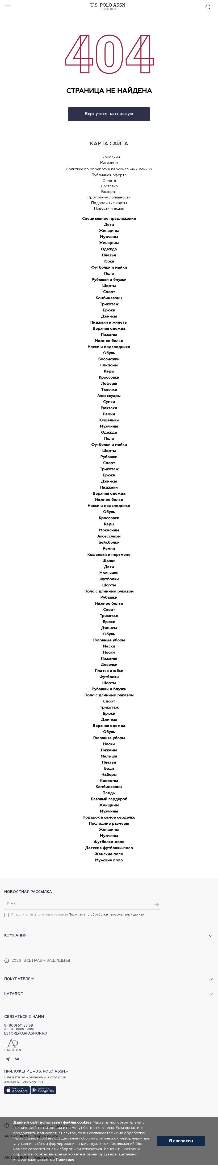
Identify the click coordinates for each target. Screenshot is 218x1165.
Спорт (109, 292)
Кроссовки (109, 377)
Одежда (109, 249)
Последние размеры (109, 823)
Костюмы (109, 781)
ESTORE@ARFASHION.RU (25, 1033)
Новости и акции (109, 208)
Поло (109, 274)
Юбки (109, 261)
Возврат (109, 192)
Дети (109, 225)
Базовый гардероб (109, 799)
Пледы (109, 793)
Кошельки (109, 420)
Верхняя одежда (109, 329)
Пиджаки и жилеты (109, 322)
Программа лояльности (109, 197)
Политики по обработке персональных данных (107, 914)
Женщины (109, 231)
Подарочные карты (109, 203)
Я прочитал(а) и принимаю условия (78, 914)
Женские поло (109, 854)
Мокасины (109, 530)
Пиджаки (109, 487)
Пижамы (109, 335)
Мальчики (109, 573)
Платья (109, 255)
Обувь (109, 353)
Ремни (109, 414)
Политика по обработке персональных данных (109, 169)
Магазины (109, 163)
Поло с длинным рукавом (109, 591)
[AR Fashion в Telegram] (7, 1059)
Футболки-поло (109, 842)
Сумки (109, 402)
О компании (109, 157)
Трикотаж (109, 304)
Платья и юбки (109, 671)
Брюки (109, 310)
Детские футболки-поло (109, 848)
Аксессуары (109, 396)
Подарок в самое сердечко (109, 817)
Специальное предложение (109, 219)
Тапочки (109, 390)
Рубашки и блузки (109, 280)
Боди (109, 768)
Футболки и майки (109, 267)
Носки (109, 652)
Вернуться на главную (109, 114)
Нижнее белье (109, 341)
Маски (109, 646)
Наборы (109, 775)
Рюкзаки (109, 408)
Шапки (109, 561)
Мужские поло (109, 860)
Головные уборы (109, 640)
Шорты (109, 286)
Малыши (109, 756)
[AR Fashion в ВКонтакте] (17, 1060)
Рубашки (109, 457)
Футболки (109, 579)
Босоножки (109, 359)
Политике (65, 1160)
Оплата (109, 181)
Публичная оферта (109, 175)
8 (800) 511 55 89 (18, 1025)
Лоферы (109, 383)
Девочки (109, 665)
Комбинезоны (109, 298)
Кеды (109, 371)
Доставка (109, 186)
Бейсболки (109, 542)
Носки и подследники (109, 347)
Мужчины (109, 237)
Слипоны (109, 365)
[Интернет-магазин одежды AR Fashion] (108, 6)
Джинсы (109, 316)
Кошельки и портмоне (109, 555)
